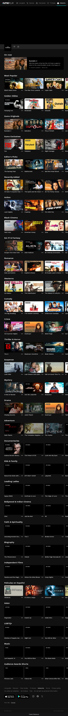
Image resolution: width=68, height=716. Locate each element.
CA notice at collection (11, 691)
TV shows (52, 3)
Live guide (22, 3)
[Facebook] (37, 696)
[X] (42, 696)
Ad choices (24, 691)
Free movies (42, 3)
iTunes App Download (9, 696)
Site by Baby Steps (59, 711)
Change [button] (13, 702)
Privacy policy (56, 688)
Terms (48, 688)
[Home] (8, 3)
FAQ (31, 691)
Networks (62, 3)
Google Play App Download (23, 696)
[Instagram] (33, 696)
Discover (31, 3)
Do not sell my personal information (46, 691)
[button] (34, 63)
